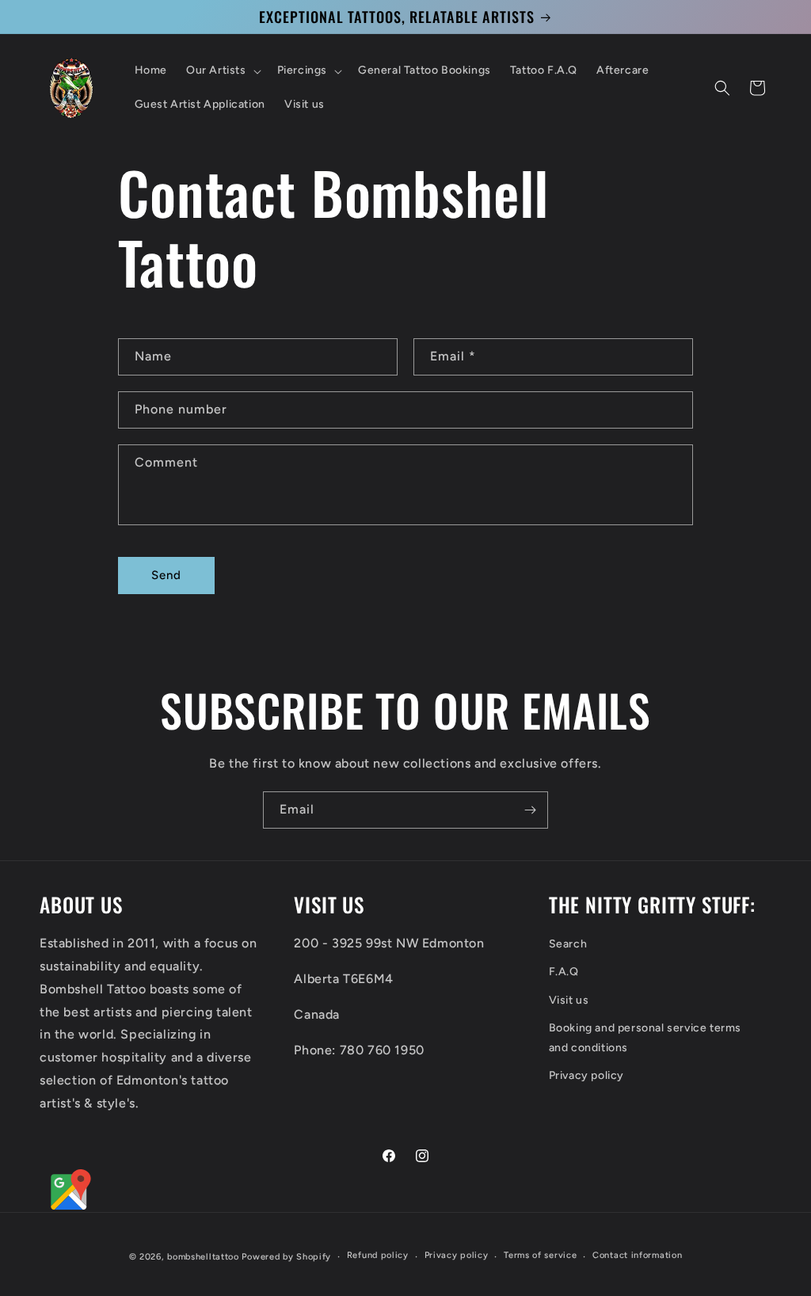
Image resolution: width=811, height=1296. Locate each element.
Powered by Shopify (286, 1257)
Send (166, 575)
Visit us (569, 1000)
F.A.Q (564, 971)
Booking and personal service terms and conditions (645, 1037)
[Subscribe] (529, 810)
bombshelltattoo (203, 1257)
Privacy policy (586, 1075)
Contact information (637, 1255)
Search (568, 944)
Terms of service (540, 1255)
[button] (222, 70)
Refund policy (378, 1255)
